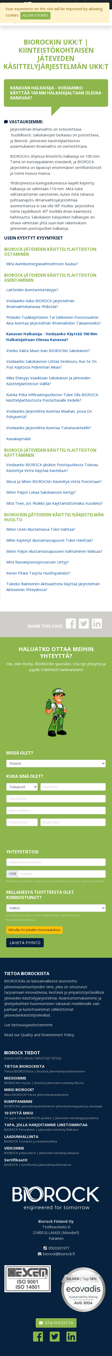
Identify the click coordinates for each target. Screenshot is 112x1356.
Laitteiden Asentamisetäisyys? (32, 289)
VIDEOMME (41, 1150)
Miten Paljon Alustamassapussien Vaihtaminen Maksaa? (54, 551)
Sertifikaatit (37, 1162)
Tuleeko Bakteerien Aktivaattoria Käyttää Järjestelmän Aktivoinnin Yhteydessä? (53, 586)
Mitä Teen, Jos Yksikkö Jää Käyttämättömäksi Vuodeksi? (54, 503)
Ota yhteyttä (58, 1322)
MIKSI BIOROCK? (36, 1091)
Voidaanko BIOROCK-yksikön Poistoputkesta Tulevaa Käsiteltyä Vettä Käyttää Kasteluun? (52, 467)
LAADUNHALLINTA (30, 1138)
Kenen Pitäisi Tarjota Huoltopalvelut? (38, 573)
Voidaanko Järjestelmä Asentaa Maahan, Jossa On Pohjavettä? (49, 414)
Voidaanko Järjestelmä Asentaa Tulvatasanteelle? (48, 427)
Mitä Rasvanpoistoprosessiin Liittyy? (37, 562)
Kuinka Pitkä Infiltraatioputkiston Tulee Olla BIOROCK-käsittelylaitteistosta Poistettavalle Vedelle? (52, 397)
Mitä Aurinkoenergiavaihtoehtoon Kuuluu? (42, 263)
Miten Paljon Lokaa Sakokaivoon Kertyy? (41, 492)
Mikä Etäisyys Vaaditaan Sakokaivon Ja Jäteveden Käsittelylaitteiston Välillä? (48, 380)
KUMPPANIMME (53, 1103)
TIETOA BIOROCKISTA (44, 1068)
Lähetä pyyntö (25, 942)
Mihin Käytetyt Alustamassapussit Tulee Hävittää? (49, 540)
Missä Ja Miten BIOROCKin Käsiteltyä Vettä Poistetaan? (54, 481)
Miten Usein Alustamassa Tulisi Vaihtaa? (40, 529)
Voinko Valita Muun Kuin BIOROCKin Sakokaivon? (48, 350)
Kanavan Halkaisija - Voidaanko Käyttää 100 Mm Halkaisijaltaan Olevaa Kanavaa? (51, 336)
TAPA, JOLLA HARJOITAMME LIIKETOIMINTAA (46, 1126)
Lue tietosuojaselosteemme (28, 1024)
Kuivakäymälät (18, 438)
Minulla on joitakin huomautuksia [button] (34, 930)
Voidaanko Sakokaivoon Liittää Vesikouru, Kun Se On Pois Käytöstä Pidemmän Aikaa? (51, 364)
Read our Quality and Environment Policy (39, 1034)
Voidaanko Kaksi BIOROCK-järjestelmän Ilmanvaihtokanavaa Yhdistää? (40, 303)
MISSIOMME (44, 1080)
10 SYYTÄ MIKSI (51, 1115)
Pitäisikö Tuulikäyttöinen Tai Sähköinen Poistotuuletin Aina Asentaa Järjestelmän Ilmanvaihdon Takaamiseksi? (53, 320)
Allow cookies (35, 15)
